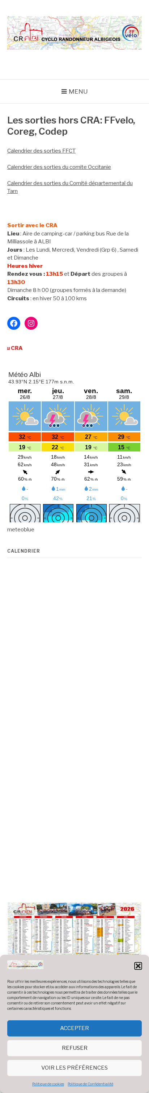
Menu (78, 91)
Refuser (75, 1048)
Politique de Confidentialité (90, 1084)
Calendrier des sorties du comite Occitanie (59, 167)
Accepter (74, 1028)
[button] (138, 966)
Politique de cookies (48, 1084)
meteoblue (20, 529)
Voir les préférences (74, 1068)
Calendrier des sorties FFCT (41, 151)
